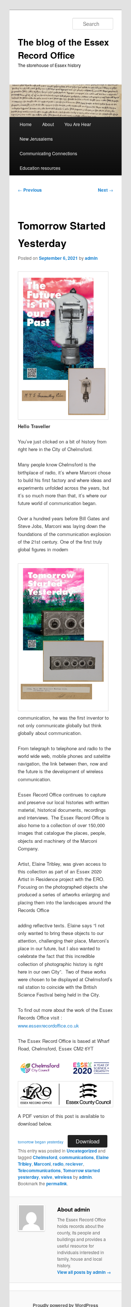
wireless (63, 1177)
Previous (30, 190)
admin (91, 258)
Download (87, 1141)
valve (46, 1177)
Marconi (42, 1164)
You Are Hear (77, 124)
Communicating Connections (48, 153)
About (48, 124)
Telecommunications (39, 1170)
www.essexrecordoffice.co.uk (48, 1025)
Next (105, 190)
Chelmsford (45, 1157)
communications (76, 1157)
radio (58, 1164)
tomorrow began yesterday (40, 1141)
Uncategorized (82, 1150)
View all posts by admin (84, 1272)
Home (26, 124)
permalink (56, 1183)
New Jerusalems (36, 139)
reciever (74, 1164)
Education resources (40, 168)
